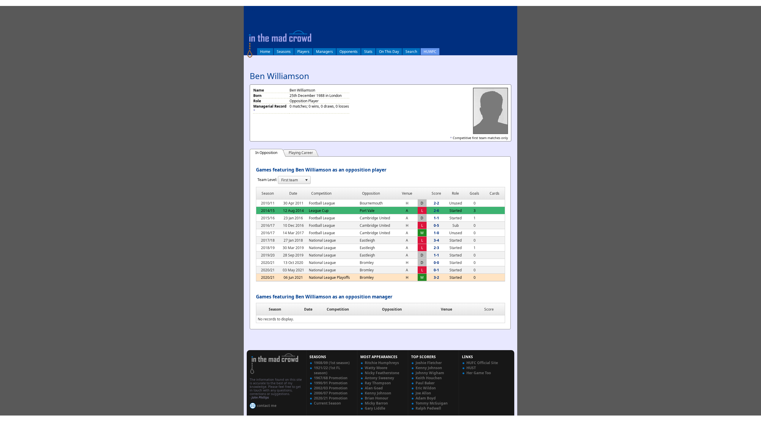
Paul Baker (425, 382)
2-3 (436, 247)
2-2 (436, 203)
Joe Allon (423, 393)
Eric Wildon (426, 388)
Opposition (392, 309)
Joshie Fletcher (429, 362)
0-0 (436, 262)
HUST (471, 367)
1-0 (436, 232)
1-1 (436, 218)
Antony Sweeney (379, 377)
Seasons (284, 51)
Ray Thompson (378, 382)
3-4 (436, 240)
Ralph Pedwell (428, 408)
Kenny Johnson (378, 393)
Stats (368, 51)
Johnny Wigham (430, 372)
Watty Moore (376, 367)
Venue (446, 309)
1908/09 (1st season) (332, 362)
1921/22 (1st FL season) (327, 370)
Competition (338, 309)
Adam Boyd (426, 398)
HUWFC (430, 51)
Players (303, 51)
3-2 (436, 277)
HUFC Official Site (482, 362)
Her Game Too (478, 372)
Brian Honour (376, 398)
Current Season (327, 403)
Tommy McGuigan (432, 403)
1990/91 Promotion (331, 382)
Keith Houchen (429, 377)
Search (411, 51)
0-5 (436, 225)
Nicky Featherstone (382, 372)
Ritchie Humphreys (382, 362)
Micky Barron (376, 403)
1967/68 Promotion (331, 377)
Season (275, 309)
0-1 (436, 270)
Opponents (348, 51)
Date (308, 309)
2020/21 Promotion (331, 398)
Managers (324, 51)
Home (265, 51)
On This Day (389, 51)
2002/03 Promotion (331, 388)
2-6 (436, 210)
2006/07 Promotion (331, 393)
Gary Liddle (375, 408)
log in (250, 9)
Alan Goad (374, 388)
